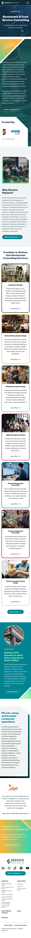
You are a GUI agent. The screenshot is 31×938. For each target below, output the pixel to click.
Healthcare (20, 886)
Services (4, 881)
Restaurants (20, 884)
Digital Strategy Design (7, 894)
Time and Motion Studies (5, 906)
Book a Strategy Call (11, 109)
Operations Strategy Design (6, 884)
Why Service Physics (6, 912)
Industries (21, 881)
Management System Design (6, 891)
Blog (19, 911)
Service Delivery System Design (7, 888)
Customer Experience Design (6, 899)
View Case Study (12, 692)
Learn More (14, 308)
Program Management (7, 897)
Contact (4, 918)
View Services (14, 612)
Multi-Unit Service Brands (21, 889)
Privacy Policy (8, 925)
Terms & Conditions (20, 925)
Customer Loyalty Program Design (5, 903)
